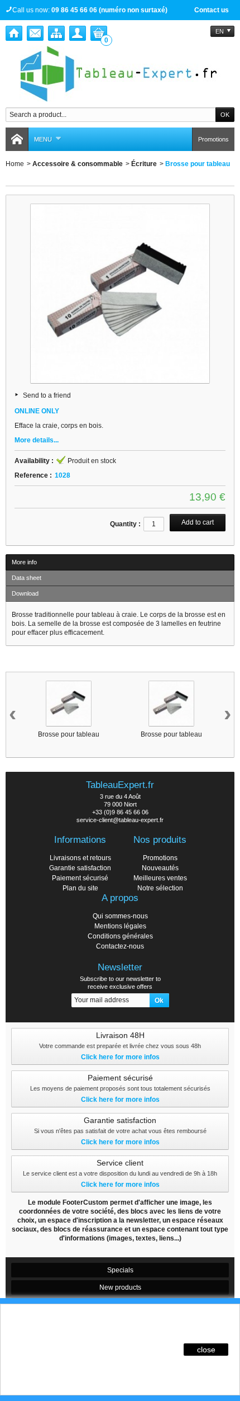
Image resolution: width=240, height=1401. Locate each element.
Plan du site (80, 888)
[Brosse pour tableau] (68, 703)
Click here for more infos (120, 1057)
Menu (43, 139)
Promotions (213, 139)
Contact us (211, 10)
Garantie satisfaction (80, 868)
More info (24, 562)
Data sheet (26, 577)
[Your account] (77, 33)
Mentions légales (120, 926)
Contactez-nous (120, 946)
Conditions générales (120, 936)
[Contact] (35, 33)
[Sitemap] (56, 33)
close (206, 1349)
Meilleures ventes (160, 878)
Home (15, 164)
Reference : (33, 475)
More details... (37, 440)
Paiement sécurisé (80, 878)
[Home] (14, 33)
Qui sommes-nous (120, 916)
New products (120, 1287)
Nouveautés (160, 868)
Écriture (144, 164)
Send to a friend (47, 395)
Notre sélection (160, 888)
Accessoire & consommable (77, 164)
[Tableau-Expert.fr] (120, 74)
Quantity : (125, 524)
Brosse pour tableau (68, 734)
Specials (120, 1270)
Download (25, 593)
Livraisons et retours (80, 858)
